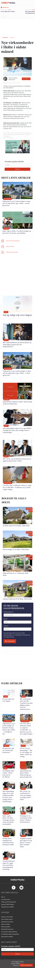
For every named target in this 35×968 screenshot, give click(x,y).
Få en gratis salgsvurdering (9, 931)
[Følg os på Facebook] (14, 888)
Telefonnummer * (9, 612)
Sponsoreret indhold (7, 936)
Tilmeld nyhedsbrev (26, 965)
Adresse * (6, 626)
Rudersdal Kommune (7, 929)
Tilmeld (17, 169)
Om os (3, 897)
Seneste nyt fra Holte (7, 917)
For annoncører (5, 899)
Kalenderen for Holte (7, 922)
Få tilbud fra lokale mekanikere (10, 934)
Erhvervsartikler (5, 927)
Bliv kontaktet (10, 641)
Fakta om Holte (5, 924)
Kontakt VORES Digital (7, 904)
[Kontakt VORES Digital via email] (21, 888)
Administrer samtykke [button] (7, 907)
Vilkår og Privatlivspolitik (8, 902)
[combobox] (4, 629)
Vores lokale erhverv (7, 919)
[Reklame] (17, 146)
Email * (6, 619)
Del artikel (25, 78)
